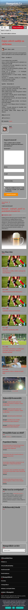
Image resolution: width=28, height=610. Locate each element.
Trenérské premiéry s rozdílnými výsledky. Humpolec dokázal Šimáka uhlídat (13, 350)
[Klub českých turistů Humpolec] (14, 282)
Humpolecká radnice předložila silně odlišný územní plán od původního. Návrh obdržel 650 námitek (14, 471)
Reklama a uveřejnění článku (8, 588)
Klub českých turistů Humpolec (12, 291)
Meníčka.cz (8, 436)
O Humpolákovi (5, 584)
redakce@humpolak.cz (18, 493)
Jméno (6, 167)
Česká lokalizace (5, 573)
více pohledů (15, 391)
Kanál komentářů (5, 569)
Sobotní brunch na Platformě (14, 416)
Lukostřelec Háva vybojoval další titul (13, 372)
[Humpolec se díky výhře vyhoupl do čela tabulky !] (14, 261)
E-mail (5, 174)
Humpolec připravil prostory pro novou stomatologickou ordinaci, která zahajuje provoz (13, 480)
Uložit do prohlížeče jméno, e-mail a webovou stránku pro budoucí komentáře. (14, 189)
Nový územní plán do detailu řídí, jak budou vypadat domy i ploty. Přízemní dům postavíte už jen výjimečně (13, 447)
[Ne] (26, 604)
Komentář (7, 148)
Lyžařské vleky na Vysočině (11, 310)
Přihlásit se (4, 561)
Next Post (5, 202)
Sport (3, 37)
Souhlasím (8, 607)
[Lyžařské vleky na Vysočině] (14, 301)
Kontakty (3, 580)
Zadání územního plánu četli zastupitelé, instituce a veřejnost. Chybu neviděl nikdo (13, 403)
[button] (10, 27)
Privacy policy (20, 607)
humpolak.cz (14, 3)
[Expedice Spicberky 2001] (14, 320)
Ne (13, 607)
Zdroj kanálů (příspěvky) (7, 565)
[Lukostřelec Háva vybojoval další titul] (14, 361)
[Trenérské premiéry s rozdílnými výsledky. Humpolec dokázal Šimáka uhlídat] (14, 339)
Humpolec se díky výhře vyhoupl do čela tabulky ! (14, 271)
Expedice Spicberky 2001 (10, 329)
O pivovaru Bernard (7, 206)
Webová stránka (8, 181)
